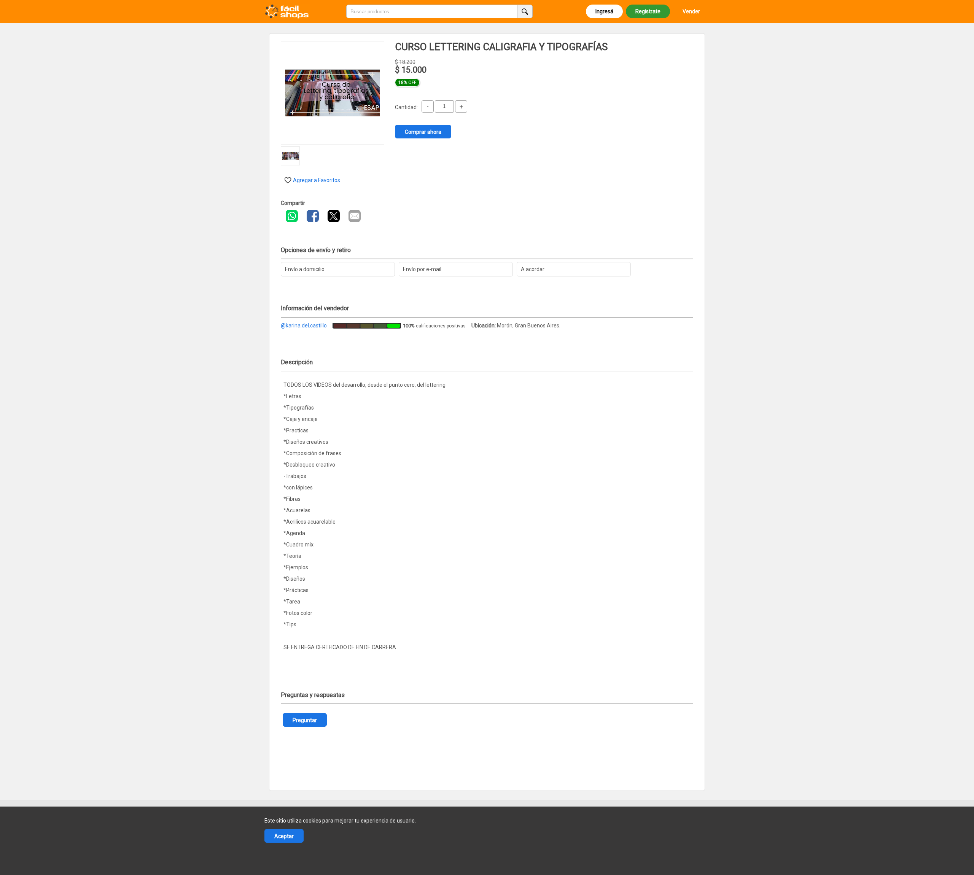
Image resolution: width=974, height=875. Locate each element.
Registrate (647, 11)
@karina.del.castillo (304, 325)
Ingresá (604, 11)
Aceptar (284, 836)
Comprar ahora (423, 132)
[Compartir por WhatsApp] (292, 216)
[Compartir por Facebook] (313, 216)
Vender (691, 11)
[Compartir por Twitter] (334, 216)
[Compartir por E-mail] (355, 216)
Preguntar (305, 720)
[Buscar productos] (525, 11)
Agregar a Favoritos (316, 180)
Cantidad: (406, 107)
